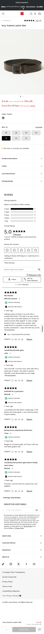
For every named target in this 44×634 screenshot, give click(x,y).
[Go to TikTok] (3, 564)
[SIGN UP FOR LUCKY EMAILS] (36, 510)
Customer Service (8, 543)
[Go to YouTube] (34, 564)
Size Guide (39, 127)
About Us (5, 557)
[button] (31, 14)
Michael (7, 468)
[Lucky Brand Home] (22, 13)
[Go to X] (18, 564)
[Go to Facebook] (26, 564)
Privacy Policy (19, 528)
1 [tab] (20, 9)
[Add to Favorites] (39, 629)
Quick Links (6, 536)
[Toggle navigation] (3, 13)
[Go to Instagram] (11, 564)
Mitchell (7, 394)
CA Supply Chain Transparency (13, 572)
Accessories (7, 20)
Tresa (6, 433)
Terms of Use (28, 526)
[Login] (35, 14)
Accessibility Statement (11, 591)
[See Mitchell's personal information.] (12, 394)
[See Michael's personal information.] (12, 468)
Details (23, 7)
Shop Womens (30, 7)
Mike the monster (10, 299)
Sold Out (24, 629)
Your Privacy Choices (10, 596)
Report (29, 339)
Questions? (6, 550)
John (6, 353)
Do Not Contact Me (9, 577)
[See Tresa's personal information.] (10, 433)
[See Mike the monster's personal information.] (19, 299)
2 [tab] (23, 9)
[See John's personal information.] (10, 353)
